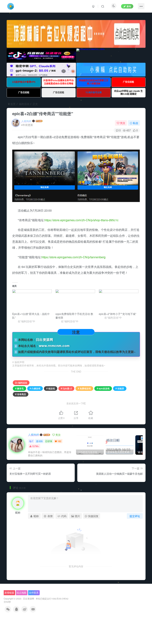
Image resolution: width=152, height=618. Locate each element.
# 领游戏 (50, 388)
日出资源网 (28, 598)
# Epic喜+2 (66, 388)
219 (50, 441)
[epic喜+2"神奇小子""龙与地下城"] (118, 300)
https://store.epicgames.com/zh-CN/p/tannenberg (73, 257)
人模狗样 (26, 121)
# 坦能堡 (119, 388)
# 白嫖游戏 (35, 388)
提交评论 (135, 516)
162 (59, 441)
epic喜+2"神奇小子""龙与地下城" (117, 314)
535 (41, 441)
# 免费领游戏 (84, 388)
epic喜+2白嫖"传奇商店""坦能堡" (42, 113)
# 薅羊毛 (19, 388)
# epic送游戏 (103, 388)
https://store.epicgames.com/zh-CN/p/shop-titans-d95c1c (81, 220)
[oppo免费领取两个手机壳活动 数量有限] (75, 300)
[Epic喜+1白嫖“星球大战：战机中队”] (32, 300)
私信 (135, 123)
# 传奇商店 (20, 394)
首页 (13, 104)
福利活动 (24, 104)
